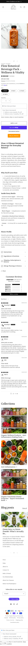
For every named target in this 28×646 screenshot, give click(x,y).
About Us (5, 566)
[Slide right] (17, 61)
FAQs (4, 563)
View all (24, 508)
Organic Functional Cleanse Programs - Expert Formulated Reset (12, 498)
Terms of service (10, 620)
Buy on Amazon (14, 135)
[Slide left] (10, 61)
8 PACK (13, 90)
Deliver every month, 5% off (12, 636)
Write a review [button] (14, 294)
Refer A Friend (7, 573)
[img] (4, 303)
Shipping (3, 80)
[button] (3, 7)
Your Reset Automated (9, 634)
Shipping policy (19, 620)
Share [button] (4, 271)
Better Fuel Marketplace (9, 583)
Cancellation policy (14, 622)
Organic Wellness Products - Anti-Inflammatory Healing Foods (14, 436)
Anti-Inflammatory (8, 467)
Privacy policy (20, 617)
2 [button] (13, 393)
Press (4, 559)
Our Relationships (8, 577)
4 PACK (5, 90)
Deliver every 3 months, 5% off (13, 638)
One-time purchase (8, 630)
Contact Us (6, 570)
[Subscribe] (23, 594)
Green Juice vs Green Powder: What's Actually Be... (13, 531)
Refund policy (12, 617)
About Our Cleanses (8, 580)
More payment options (14, 131)
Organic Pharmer (13, 615)
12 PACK (21, 90)
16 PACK (5, 94)
